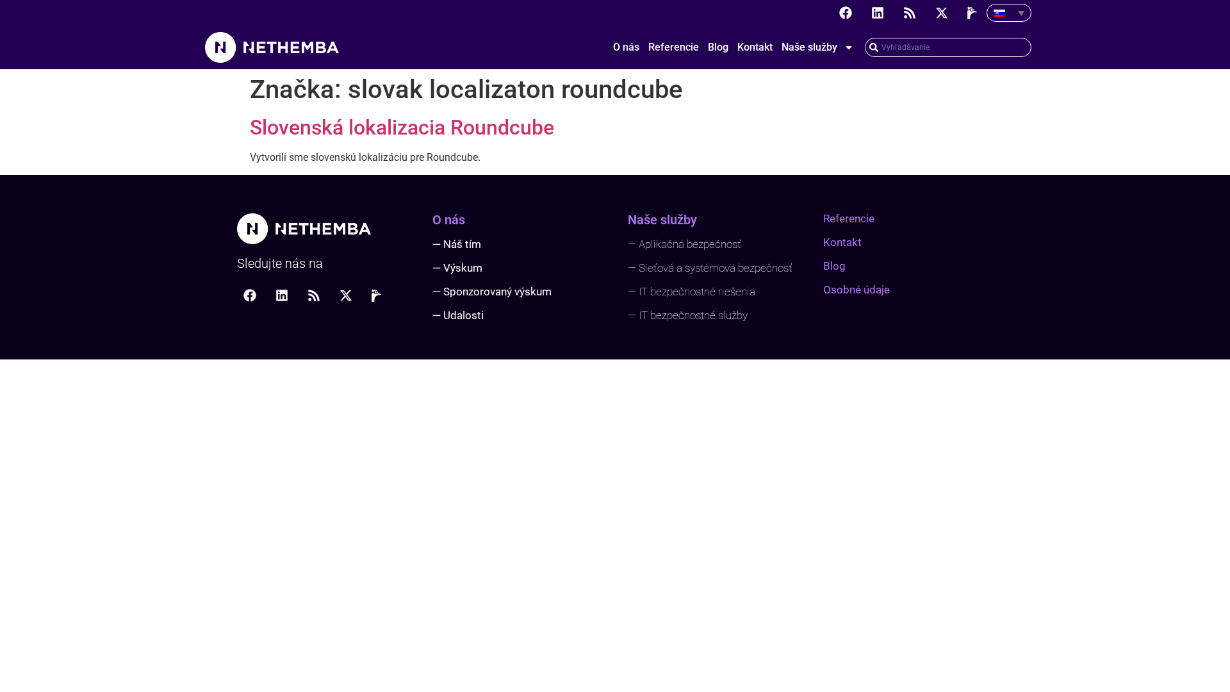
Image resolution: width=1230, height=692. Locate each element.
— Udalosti (458, 315)
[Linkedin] (877, 13)
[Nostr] (974, 13)
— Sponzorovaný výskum (492, 291)
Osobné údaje (856, 289)
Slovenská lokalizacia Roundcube (402, 127)
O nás (626, 47)
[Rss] (909, 13)
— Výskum (457, 267)
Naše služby (809, 47)
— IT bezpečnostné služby (688, 315)
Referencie (673, 47)
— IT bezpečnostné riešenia (691, 291)
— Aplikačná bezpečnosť (684, 244)
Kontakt (755, 47)
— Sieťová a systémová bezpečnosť (710, 267)
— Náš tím (456, 244)
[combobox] (948, 47)
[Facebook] (845, 13)
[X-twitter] (942, 13)
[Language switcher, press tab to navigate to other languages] (1009, 13)
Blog (718, 47)
